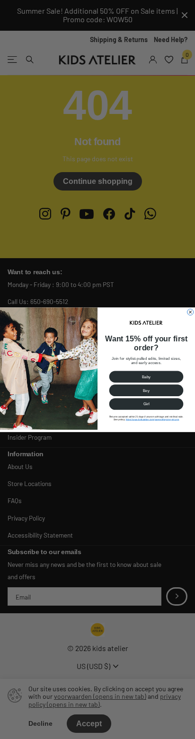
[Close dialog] (190, 312)
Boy (146, 390)
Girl (146, 403)
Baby (146, 376)
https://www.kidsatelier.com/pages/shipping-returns (152, 419)
